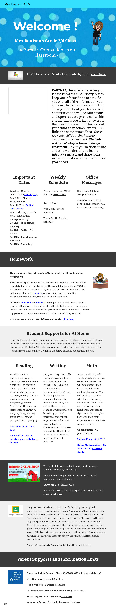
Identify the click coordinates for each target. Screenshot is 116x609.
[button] (5, 604)
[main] (45, 38)
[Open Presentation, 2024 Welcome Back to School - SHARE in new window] (43, 91)
